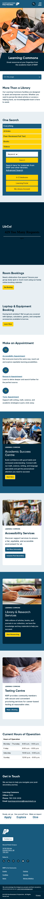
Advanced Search (14, 170)
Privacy (38, 895)
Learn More (8, 324)
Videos (7, 146)
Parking (25, 871)
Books (6, 141)
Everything (8, 126)
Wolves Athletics (28, 878)
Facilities (5, 875)
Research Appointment (12, 376)
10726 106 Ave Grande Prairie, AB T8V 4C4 (8, 850)
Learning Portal (22, 183)
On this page (9, 77)
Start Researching (13, 634)
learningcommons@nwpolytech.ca (22, 801)
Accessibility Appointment (14, 356)
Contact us (8, 839)
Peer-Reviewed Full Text (15, 136)
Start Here (10, 477)
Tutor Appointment (11, 397)
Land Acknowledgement (25, 889)
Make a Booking (12, 710)
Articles (7, 131)
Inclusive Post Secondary (15, 556)
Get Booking (8, 287)
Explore (21, 817)
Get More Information (14, 549)
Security (25, 875)
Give (35, 817)
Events (5, 871)
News (4, 878)
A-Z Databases (22, 177)
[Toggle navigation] (39, 4)
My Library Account (22, 189)
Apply (7, 817)
